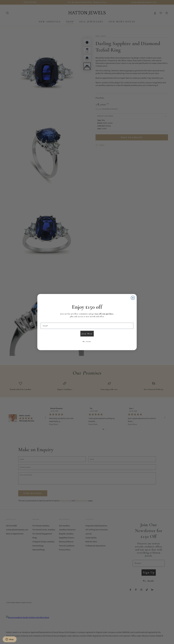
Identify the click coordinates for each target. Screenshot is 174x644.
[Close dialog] (133, 298)
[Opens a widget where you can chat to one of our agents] (10, 639)
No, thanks (87, 341)
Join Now (87, 333)
